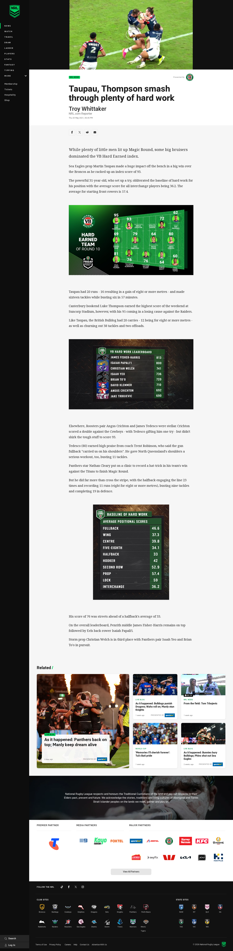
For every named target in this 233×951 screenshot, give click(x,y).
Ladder (8, 48)
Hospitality (10, 94)
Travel (8, 37)
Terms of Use (41, 944)
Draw (7, 42)
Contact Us (84, 944)
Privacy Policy (55, 944)
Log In (11, 945)
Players (9, 53)
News (7, 26)
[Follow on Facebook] (69, 887)
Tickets (8, 89)
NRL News (74, 77)
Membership (10, 83)
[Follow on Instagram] (82, 887)
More (7, 76)
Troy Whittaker (87, 108)
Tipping (9, 70)
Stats (8, 59)
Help (75, 944)
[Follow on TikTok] (62, 887)
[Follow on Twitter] (75, 887)
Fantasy (9, 64)
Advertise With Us (99, 944)
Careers (68, 944)
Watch (8, 31)
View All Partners (131, 871)
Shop (7, 100)
